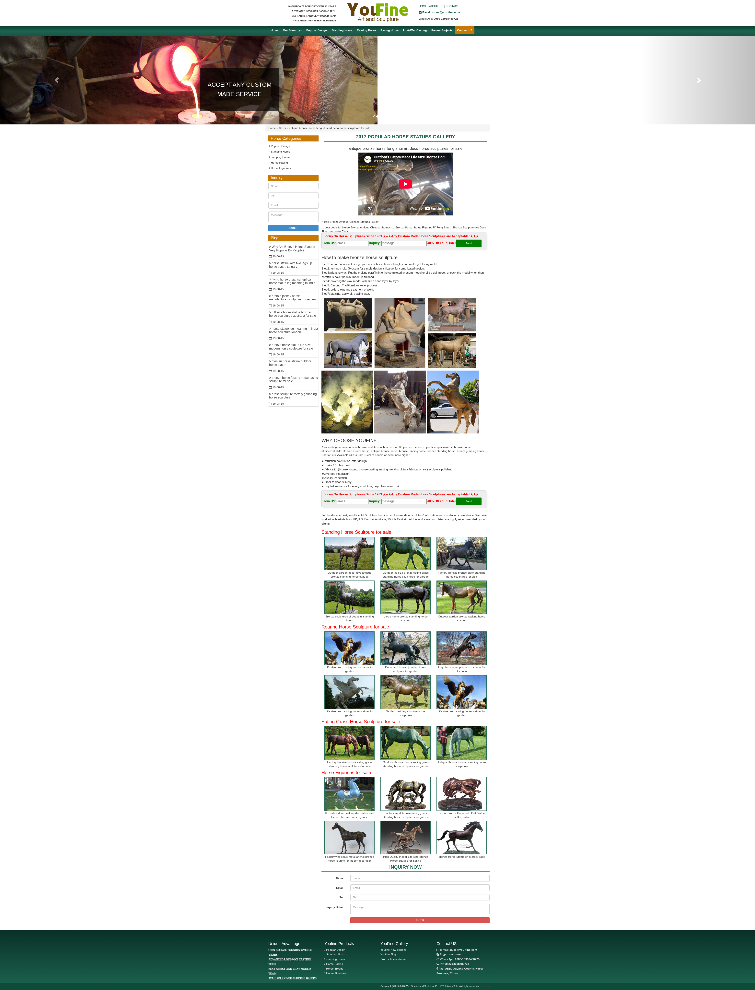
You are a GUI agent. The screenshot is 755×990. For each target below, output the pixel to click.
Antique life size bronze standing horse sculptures (462, 764)
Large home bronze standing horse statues (406, 618)
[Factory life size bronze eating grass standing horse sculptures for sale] (349, 743)
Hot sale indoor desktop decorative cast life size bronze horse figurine (349, 815)
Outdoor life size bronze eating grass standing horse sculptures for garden (406, 574)
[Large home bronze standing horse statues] (405, 597)
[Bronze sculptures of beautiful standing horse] (349, 597)
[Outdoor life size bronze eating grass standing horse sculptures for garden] (405, 553)
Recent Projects (442, 30)
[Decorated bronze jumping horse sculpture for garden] (405, 648)
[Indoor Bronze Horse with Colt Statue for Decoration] (461, 794)
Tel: (342, 897)
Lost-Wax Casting (415, 30)
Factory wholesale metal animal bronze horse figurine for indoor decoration (349, 858)
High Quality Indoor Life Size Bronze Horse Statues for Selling (405, 858)
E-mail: (458, 949)
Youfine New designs (393, 949)
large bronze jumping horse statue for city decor (461, 669)
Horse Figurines (280, 168)
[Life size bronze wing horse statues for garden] (349, 648)
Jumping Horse (280, 157)
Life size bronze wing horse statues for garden (350, 669)
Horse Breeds (334, 968)
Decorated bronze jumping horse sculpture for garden (405, 669)
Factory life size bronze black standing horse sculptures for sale (461, 574)
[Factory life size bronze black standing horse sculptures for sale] (461, 553)
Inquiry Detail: (335, 907)
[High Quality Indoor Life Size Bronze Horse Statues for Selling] (405, 838)
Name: (340, 878)
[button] (56, 80)
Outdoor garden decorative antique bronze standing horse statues (349, 574)
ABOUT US (436, 6)
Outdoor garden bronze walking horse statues (461, 618)
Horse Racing (279, 162)
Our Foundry (291, 30)
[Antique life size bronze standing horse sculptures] (461, 743)
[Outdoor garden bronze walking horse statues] (461, 597)
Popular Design (316, 30)
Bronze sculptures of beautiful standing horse (349, 618)
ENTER (420, 920)
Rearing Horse (366, 30)
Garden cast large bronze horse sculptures (405, 713)
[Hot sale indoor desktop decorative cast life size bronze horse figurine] (349, 794)
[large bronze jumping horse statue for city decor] (461, 648)
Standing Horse (341, 30)
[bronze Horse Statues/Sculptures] (377, 12)
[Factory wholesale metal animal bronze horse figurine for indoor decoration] (349, 838)
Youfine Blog (388, 954)
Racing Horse (389, 30)
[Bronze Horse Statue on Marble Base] (461, 838)
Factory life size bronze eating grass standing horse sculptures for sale (349, 764)
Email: (340, 887)
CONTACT (452, 6)
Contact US (464, 30)
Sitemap (485, 986)
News (282, 128)
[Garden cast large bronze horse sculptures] (405, 692)
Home (274, 30)
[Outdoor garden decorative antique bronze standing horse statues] (349, 553)
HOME (423, 6)
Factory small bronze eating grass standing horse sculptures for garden (406, 815)
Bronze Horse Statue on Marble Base (461, 856)
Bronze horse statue (393, 959)
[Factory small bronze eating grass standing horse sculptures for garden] (405, 794)
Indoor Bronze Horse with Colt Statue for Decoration (462, 815)
